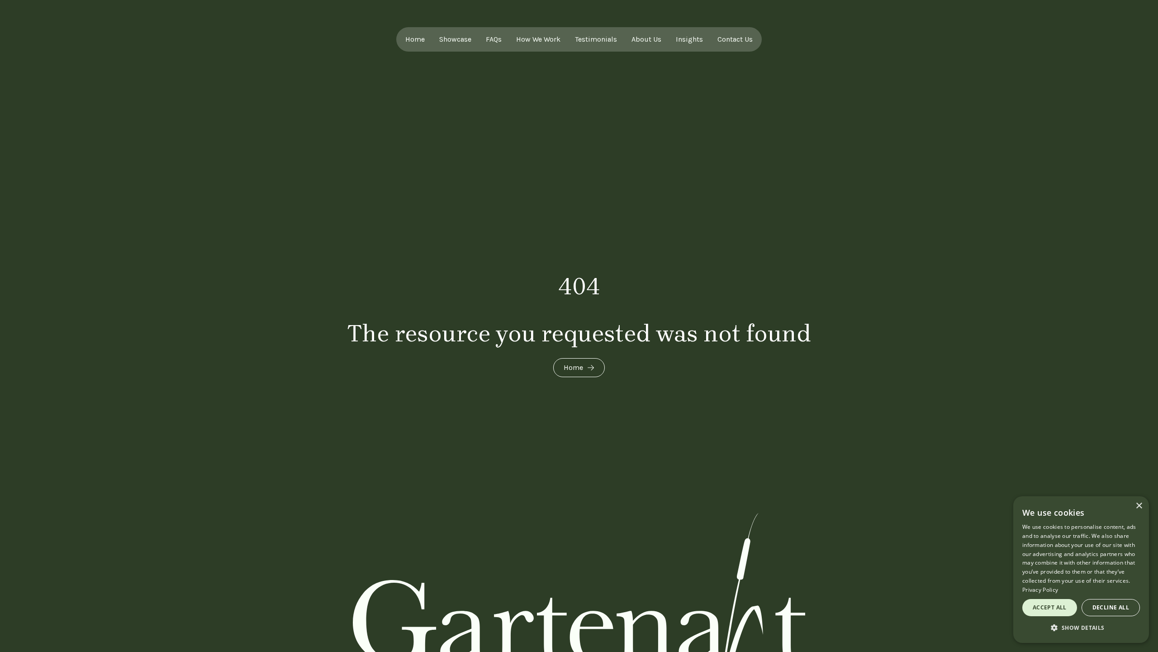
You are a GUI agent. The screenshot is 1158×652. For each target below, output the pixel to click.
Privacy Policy (1040, 590)
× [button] (1138, 506)
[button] (1081, 628)
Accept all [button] (1050, 607)
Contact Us (735, 39)
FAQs (494, 39)
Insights (689, 39)
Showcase (455, 39)
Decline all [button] (1110, 607)
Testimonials (596, 39)
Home (415, 39)
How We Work (538, 39)
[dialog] (1081, 569)
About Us (646, 39)
